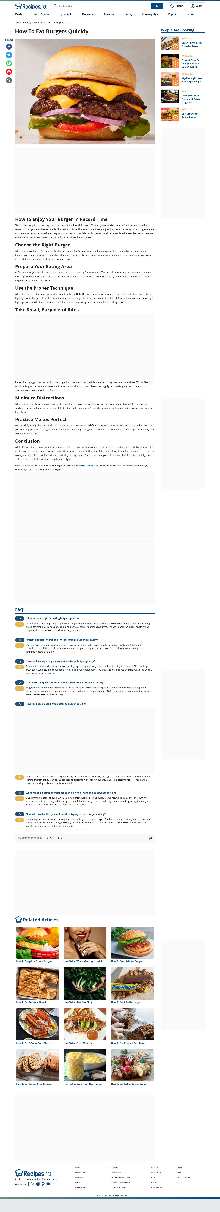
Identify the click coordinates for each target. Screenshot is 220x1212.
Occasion (79, 1177)
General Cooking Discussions (91, 465)
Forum (179, 5)
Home (18, 22)
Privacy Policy (156, 1187)
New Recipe (117, 1172)
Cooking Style (80, 1187)
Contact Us (181, 1167)
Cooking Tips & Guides (33, 22)
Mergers (154, 1177)
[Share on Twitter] (9, 55)
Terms (179, 1182)
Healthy (115, 1167)
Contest (180, 1172)
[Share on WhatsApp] (9, 63)
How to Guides (40, 14)
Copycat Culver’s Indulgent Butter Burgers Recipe (190, 63)
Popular (173, 14)
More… (191, 14)
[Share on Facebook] (9, 47)
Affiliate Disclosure (184, 1177)
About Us (154, 1167)
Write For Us (156, 1172)
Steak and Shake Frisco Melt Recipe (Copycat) (191, 99)
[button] (9, 80)
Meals (77, 1167)
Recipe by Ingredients (121, 1177)
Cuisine (78, 1182)
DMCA (153, 1182)
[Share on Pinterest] (9, 72)
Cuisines (109, 14)
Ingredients (65, 14)
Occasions (88, 14)
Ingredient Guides (119, 1187)
